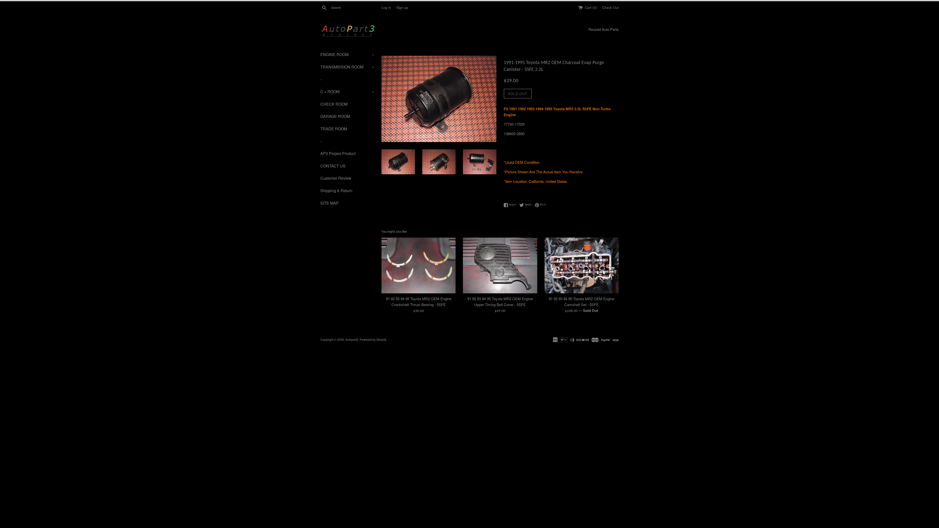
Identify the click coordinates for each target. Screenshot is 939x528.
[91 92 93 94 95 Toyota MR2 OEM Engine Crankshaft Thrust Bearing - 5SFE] (418, 265)
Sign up (402, 7)
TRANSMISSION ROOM (347, 67)
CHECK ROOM (333, 104)
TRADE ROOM (333, 129)
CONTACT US (333, 166)
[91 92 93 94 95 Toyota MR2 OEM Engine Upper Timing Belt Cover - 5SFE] (500, 265)
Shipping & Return (336, 190)
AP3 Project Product (338, 153)
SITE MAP (329, 203)
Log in (386, 7)
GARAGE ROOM (335, 116)
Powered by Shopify (373, 339)
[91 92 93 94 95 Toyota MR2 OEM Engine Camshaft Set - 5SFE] (582, 265)
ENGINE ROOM (347, 54)
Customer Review (335, 178)
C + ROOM (347, 91)
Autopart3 (351, 339)
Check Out (610, 7)
